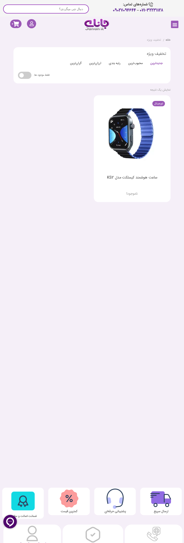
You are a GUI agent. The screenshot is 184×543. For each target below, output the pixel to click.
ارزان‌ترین (95, 63)
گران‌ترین (75, 63)
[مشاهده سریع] (136, 190)
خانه (168, 40)
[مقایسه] (128, 190)
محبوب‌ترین (135, 63)
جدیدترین (156, 63)
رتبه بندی (114, 63)
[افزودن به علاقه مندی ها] (119, 190)
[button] (174, 24)
